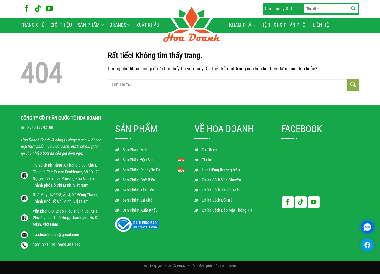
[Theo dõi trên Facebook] (26, 9)
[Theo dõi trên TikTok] (38, 9)
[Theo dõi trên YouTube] (49, 9)
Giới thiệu (61, 25)
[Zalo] (367, 227)
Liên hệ (321, 25)
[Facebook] (367, 245)
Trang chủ (33, 25)
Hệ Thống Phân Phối (284, 25)
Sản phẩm (89, 25)
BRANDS (118, 25)
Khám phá (240, 25)
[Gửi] (353, 8)
